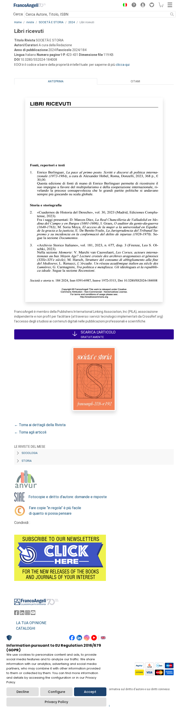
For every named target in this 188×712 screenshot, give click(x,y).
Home (18, 22)
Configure (56, 691)
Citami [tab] (135, 81)
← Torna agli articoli (30, 432)
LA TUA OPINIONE (31, 623)
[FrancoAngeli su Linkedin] (22, 614)
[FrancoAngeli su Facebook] (16, 614)
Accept (90, 691)
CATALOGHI (25, 628)
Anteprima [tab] (56, 81)
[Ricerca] (172, 14)
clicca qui (123, 64)
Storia (27, 460)
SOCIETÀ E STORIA (51, 22)
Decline (23, 691)
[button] (123, 5)
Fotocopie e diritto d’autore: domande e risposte (67, 497)
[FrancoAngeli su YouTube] (33, 614)
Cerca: (18, 14)
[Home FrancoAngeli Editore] (30, 5)
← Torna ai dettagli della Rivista (40, 425)
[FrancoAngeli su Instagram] (27, 614)
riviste (30, 22)
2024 (71, 22)
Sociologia (30, 453)
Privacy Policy (56, 702)
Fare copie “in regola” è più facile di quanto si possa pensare (55, 511)
